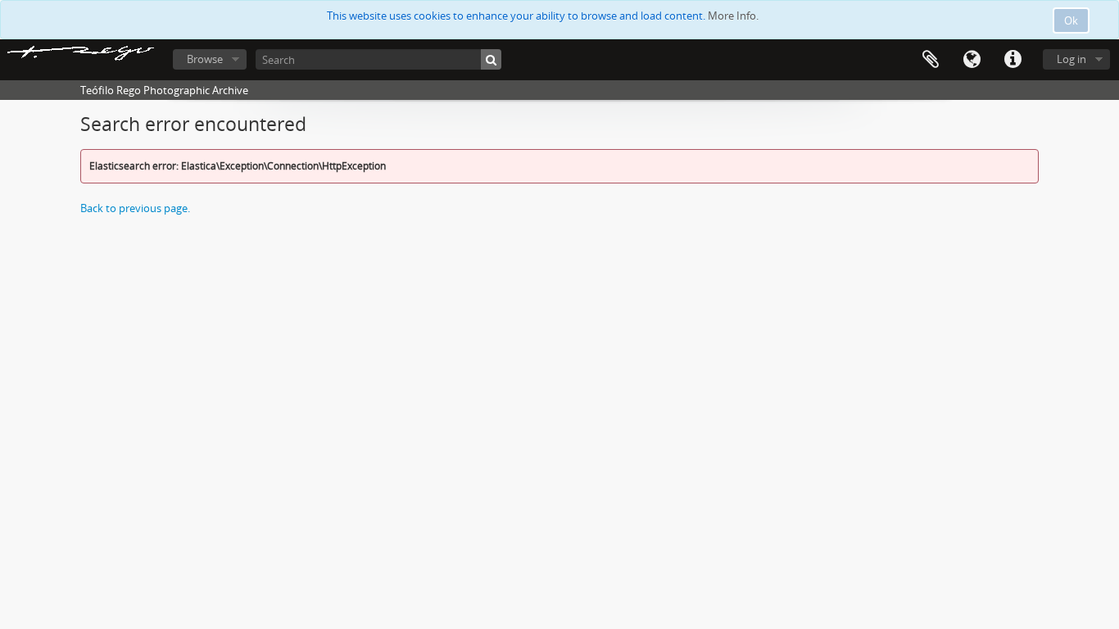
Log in (1071, 59)
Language (971, 59)
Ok (1071, 20)
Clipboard (930, 59)
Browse (205, 59)
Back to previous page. (135, 208)
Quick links (1012, 59)
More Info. (733, 15)
